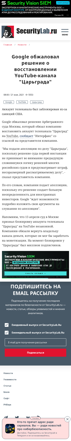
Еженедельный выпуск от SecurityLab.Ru (38, 332)
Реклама (35, 418)
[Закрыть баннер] (67, 419)
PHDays (7, 404)
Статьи (7, 386)
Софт (6, 398)
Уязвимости (10, 379)
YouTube (22, 102)
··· (67, 14)
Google (8, 102)
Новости (8, 373)
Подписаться (35, 352)
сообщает (26, 136)
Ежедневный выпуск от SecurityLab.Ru (36, 325)
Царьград (37, 102)
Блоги (6, 392)
